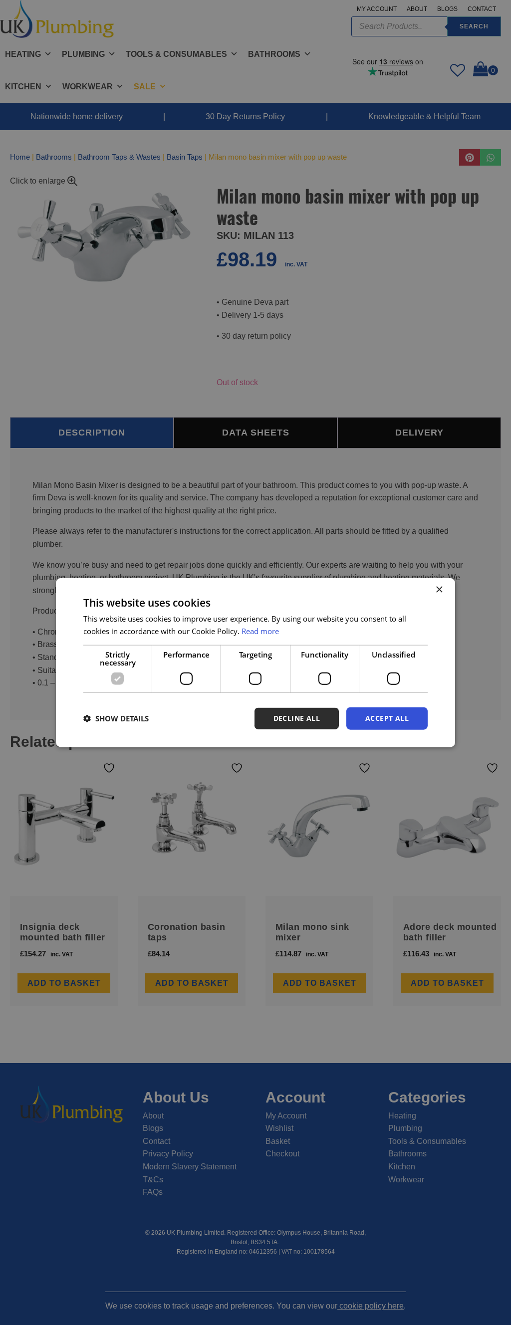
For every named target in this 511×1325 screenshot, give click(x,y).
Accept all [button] (387, 718)
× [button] (439, 590)
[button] (116, 718)
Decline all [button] (296, 718)
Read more (260, 631)
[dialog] (255, 662)
